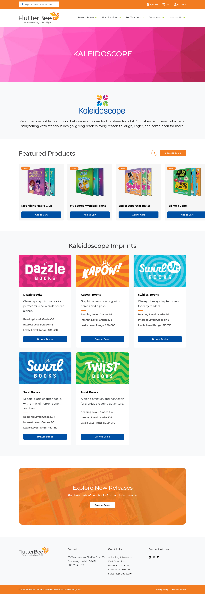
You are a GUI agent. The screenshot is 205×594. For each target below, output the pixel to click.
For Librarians (110, 17)
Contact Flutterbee (119, 569)
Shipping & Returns (120, 557)
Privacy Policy (162, 589)
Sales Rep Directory (120, 573)
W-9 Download (117, 561)
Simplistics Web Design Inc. (68, 589)
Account (181, 4)
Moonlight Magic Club (36, 205)
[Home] (39, 17)
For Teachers (133, 17)
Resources (155, 17)
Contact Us (175, 17)
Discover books (173, 153)
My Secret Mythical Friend (88, 205)
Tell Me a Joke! (177, 205)
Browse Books (86, 17)
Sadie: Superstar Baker (134, 205)
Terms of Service (178, 589)
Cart (168, 4)
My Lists (154, 4)
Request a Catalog (119, 565)
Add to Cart (41, 214)
